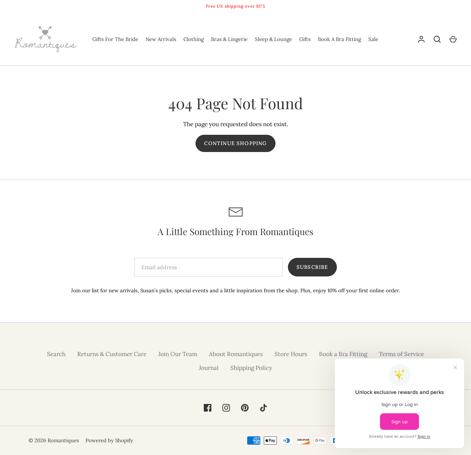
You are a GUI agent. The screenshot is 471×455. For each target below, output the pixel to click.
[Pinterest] (244, 407)
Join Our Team (177, 354)
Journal (209, 368)
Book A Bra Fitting (339, 39)
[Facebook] (207, 407)
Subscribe (312, 267)
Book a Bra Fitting (343, 354)
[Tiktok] (263, 407)
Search (56, 354)
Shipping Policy (251, 368)
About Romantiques (236, 354)
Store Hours (290, 354)
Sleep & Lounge (273, 39)
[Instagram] (226, 407)
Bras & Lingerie (229, 39)
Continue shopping (235, 143)
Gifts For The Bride (115, 39)
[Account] (421, 39)
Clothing (193, 39)
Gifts (305, 39)
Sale (373, 39)
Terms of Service (401, 354)
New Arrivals (161, 39)
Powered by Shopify (109, 440)
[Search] (437, 39)
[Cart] (453, 39)
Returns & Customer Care (112, 354)
